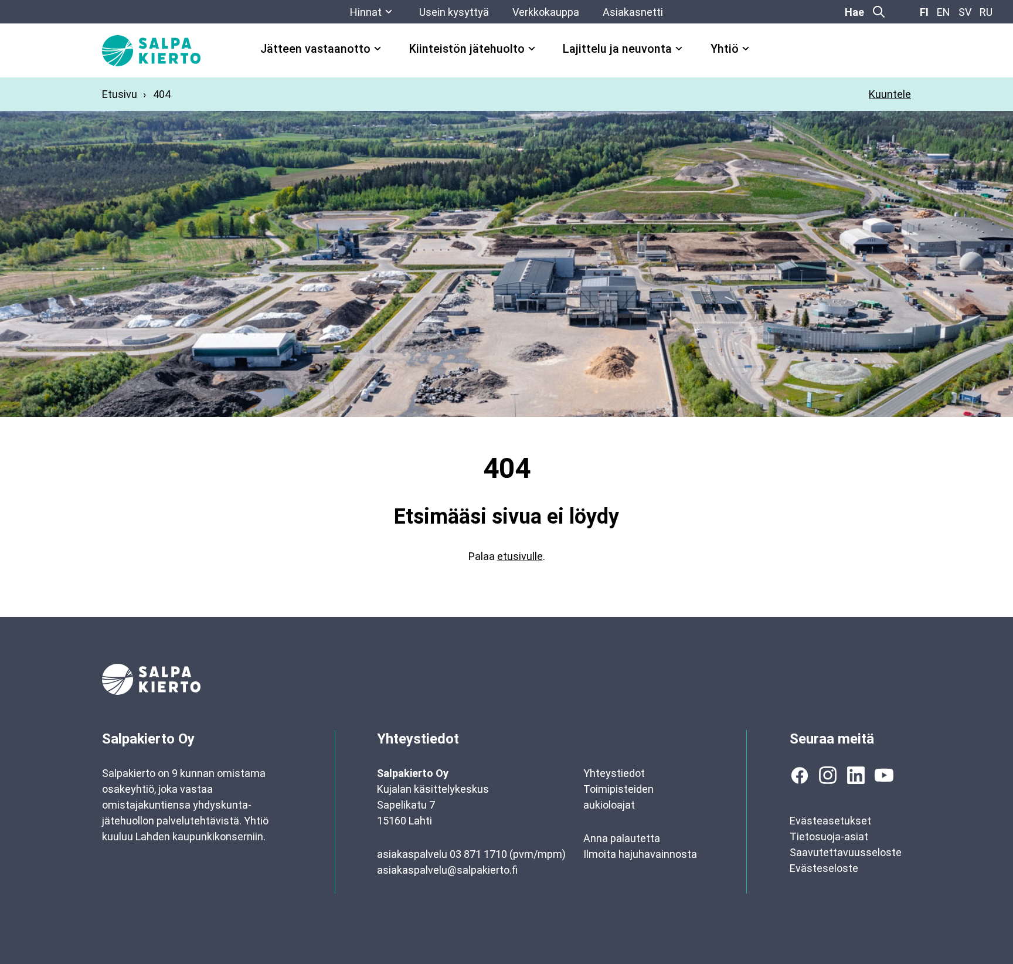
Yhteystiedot (614, 773)
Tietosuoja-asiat (829, 836)
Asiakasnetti (633, 12)
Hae (854, 12)
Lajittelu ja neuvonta (617, 49)
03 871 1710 (478, 854)
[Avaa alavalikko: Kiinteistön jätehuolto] (532, 49)
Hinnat (366, 12)
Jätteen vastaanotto (315, 49)
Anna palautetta (621, 838)
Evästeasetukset (830, 820)
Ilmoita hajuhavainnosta (640, 854)
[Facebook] (800, 775)
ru (986, 12)
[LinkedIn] (856, 775)
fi (924, 12)
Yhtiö (725, 49)
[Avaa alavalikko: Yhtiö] (746, 49)
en (943, 12)
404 (162, 94)
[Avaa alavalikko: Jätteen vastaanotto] (377, 49)
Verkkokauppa (545, 12)
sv (964, 12)
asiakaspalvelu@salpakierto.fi (447, 870)
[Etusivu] (151, 50)
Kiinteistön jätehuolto (467, 49)
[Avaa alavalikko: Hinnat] (389, 12)
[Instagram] (828, 775)
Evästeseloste (824, 868)
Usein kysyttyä (454, 12)
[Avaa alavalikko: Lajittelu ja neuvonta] (679, 49)
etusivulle (520, 556)
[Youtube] (884, 775)
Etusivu (119, 94)
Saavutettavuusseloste (846, 852)
